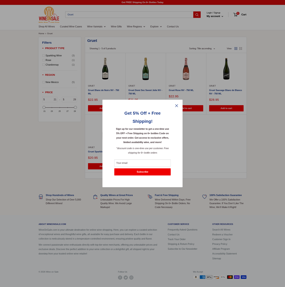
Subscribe (142, 172)
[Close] (176, 105)
